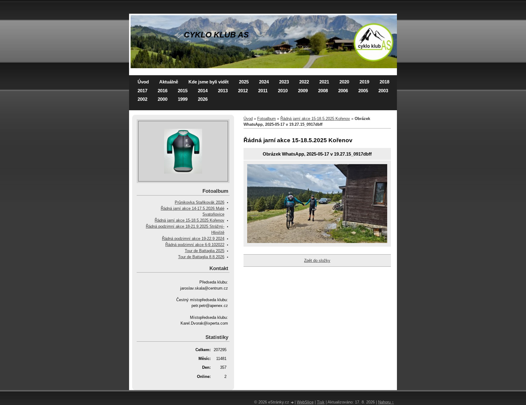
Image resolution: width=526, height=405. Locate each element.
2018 (384, 81)
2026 (203, 99)
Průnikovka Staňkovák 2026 (199, 202)
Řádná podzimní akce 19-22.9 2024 (193, 238)
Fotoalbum (266, 118)
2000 (162, 99)
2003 (383, 90)
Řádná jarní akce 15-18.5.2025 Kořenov (315, 118)
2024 (264, 81)
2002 (142, 99)
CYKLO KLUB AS (216, 34)
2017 (142, 90)
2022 (304, 81)
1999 (183, 99)
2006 (343, 90)
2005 (363, 90)
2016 (162, 90)
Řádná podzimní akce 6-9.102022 (194, 244)
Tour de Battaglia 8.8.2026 (201, 257)
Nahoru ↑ (386, 402)
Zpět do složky (317, 260)
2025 (244, 81)
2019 (364, 81)
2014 (203, 90)
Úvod (143, 81)
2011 (263, 90)
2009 (303, 90)
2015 (183, 90)
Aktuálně (168, 81)
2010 (283, 90)
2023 (284, 81)
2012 (243, 90)
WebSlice (305, 402)
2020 (344, 81)
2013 (223, 90)
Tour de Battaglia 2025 (204, 250)
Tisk (320, 402)
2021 (324, 81)
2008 (323, 90)
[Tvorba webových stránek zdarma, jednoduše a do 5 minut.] (292, 402)
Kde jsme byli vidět (208, 81)
